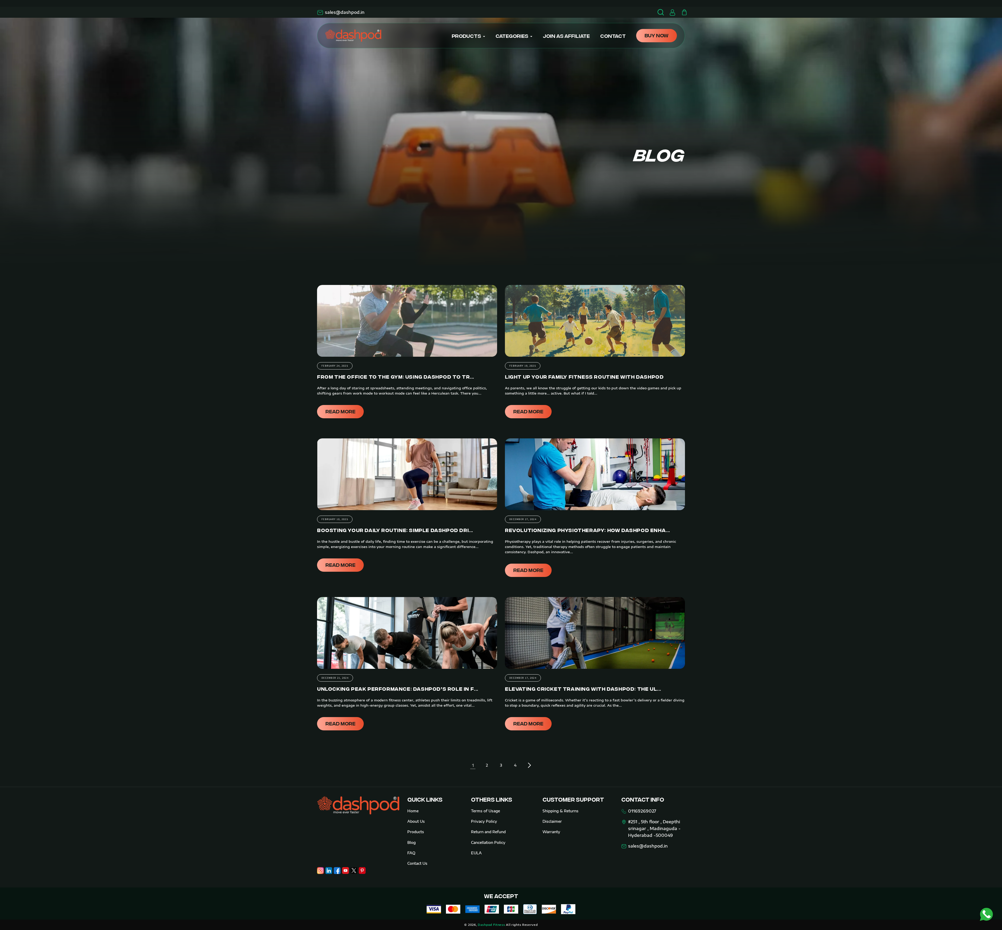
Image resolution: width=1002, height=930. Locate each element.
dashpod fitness (491, 924)
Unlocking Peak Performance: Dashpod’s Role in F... (397, 688)
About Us (416, 821)
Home (413, 811)
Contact (613, 35)
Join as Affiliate (566, 35)
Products (466, 35)
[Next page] (529, 765)
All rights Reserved (522, 924)
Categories (512, 35)
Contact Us (417, 863)
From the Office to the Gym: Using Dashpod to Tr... (395, 376)
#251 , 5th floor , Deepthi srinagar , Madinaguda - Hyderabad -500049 (654, 828)
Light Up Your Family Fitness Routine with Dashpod (584, 376)
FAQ (411, 853)
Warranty (551, 832)
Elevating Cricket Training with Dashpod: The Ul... (583, 688)
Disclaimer (552, 821)
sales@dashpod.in (345, 12)
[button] (684, 12)
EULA (476, 853)
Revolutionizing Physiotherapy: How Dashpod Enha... (587, 530)
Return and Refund (488, 832)
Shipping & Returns (560, 811)
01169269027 (642, 811)
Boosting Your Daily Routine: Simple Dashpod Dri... (395, 530)
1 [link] (473, 765)
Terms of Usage (485, 811)
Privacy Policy (484, 821)
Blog (411, 842)
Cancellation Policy (488, 842)
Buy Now (657, 35)
